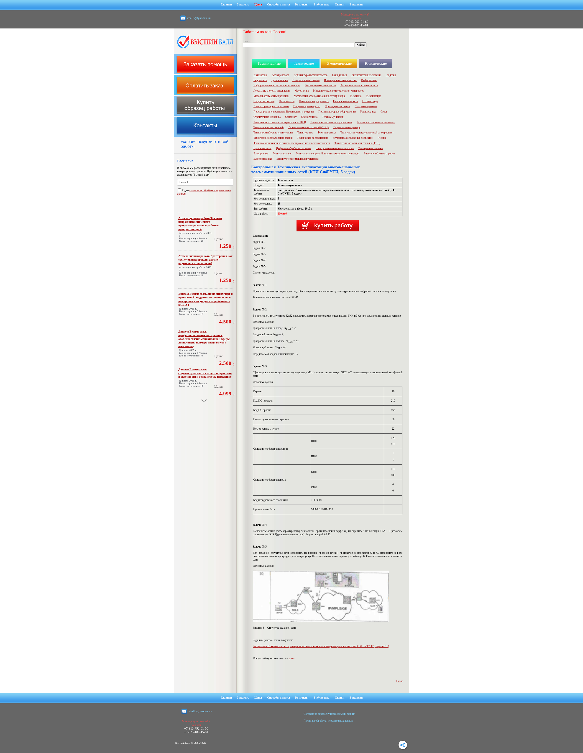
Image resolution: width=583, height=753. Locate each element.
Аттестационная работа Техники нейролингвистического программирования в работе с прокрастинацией (200, 223)
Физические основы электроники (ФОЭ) (357, 143)
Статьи (339, 4)
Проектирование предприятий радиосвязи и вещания (283, 111)
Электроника (260, 153)
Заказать (243, 4)
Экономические (339, 63)
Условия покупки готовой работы (204, 144)
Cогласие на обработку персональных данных (329, 713)
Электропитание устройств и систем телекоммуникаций (327, 153)
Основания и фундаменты (314, 101)
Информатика (369, 80)
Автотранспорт (280, 75)
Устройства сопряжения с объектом (352, 137)
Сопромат (291, 116)
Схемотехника (309, 116)
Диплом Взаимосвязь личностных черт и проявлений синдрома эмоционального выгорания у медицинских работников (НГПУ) (205, 299)
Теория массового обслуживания (376, 122)
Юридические (376, 63)
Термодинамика (327, 132)
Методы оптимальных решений (271, 95)
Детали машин (279, 80)
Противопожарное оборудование (337, 111)
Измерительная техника (306, 80)
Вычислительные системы (366, 75)
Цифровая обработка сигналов (293, 148)
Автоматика (260, 75)
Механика (355, 95)
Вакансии (356, 4)
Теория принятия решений (268, 127)
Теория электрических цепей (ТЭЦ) (308, 127)
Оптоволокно (286, 101)
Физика (382, 137)
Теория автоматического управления (331, 122)
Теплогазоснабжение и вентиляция (273, 132)
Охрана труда (370, 101)
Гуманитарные (269, 63)
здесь (291, 658)
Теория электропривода (346, 127)
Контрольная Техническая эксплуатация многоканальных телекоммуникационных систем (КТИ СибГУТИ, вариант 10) (321, 646)
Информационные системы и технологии (276, 85)
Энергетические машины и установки (297, 158)
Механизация (373, 95)
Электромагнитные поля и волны (335, 148)
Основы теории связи (345, 101)
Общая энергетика (263, 101)
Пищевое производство (306, 106)
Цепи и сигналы (262, 148)
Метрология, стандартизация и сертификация (319, 95)
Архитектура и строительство (310, 75)
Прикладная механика (337, 106)
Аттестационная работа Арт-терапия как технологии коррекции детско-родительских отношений (205, 259)
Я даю (185, 190)
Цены (258, 4)
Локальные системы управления (271, 90)
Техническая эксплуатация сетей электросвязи (366, 132)
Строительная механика (267, 116)
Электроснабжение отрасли (379, 153)
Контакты (301, 4)
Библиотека (322, 4)
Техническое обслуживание (312, 137)
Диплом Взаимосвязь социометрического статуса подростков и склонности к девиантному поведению (205, 373)
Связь (384, 111)
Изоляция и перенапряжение (340, 80)
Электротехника (262, 158)
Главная (226, 4)
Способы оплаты (278, 4)
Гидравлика (260, 80)
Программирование (366, 106)
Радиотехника (368, 111)
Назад (399, 681)
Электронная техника (370, 148)
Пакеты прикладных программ (271, 106)
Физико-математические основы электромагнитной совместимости (291, 143)
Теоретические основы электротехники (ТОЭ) (279, 122)
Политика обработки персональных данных (328, 720)
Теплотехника (305, 132)
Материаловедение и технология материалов (338, 90)
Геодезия (391, 75)
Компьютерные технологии (320, 85)
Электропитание (282, 153)
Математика (302, 90)
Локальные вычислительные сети (359, 85)
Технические (304, 63)
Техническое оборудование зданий (272, 137)
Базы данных (339, 75)
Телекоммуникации (333, 116)
